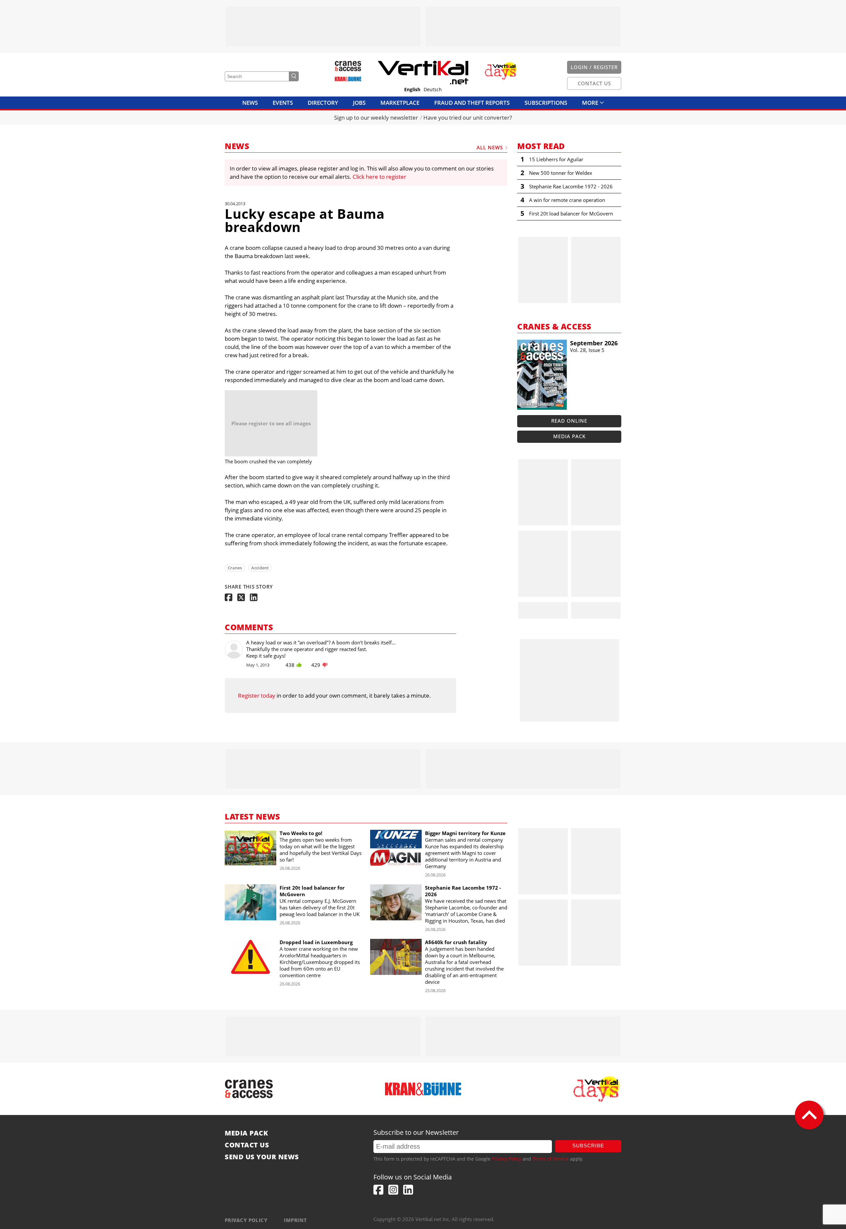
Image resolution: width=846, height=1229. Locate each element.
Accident (260, 568)
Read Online (569, 420)
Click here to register (379, 176)
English (412, 89)
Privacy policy (246, 1220)
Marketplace (399, 102)
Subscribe (588, 1145)
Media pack (569, 436)
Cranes (235, 568)
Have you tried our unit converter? (467, 117)
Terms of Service (550, 1159)
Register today (256, 695)
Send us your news (262, 1157)
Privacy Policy (506, 1159)
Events (283, 102)
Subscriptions (545, 102)
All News (490, 147)
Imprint (295, 1220)
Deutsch (433, 89)
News (250, 102)
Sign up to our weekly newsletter (376, 117)
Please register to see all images (271, 423)
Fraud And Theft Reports (472, 102)
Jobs (359, 102)
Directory (323, 102)
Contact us (247, 1145)
